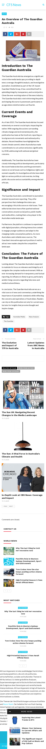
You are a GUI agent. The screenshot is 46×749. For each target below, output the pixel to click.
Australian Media (19, 317)
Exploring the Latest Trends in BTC (31, 719)
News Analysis (34, 317)
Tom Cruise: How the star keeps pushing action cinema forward (29, 571)
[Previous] (5, 590)
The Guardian (8, 321)
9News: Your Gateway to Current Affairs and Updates (32, 730)
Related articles (9, 368)
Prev (5, 506)
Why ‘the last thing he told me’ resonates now (28, 549)
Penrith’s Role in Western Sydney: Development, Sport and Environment (28, 561)
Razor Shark (8, 704)
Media (4, 14)
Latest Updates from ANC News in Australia (35, 345)
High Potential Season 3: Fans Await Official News (29, 581)
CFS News (13, 5)
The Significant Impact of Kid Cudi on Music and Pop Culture (33, 741)
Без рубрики (23, 608)
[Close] (9, 711)
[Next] (9, 590)
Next (11, 506)
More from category (11, 371)
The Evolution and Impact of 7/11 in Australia (10, 345)
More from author (26, 368)
